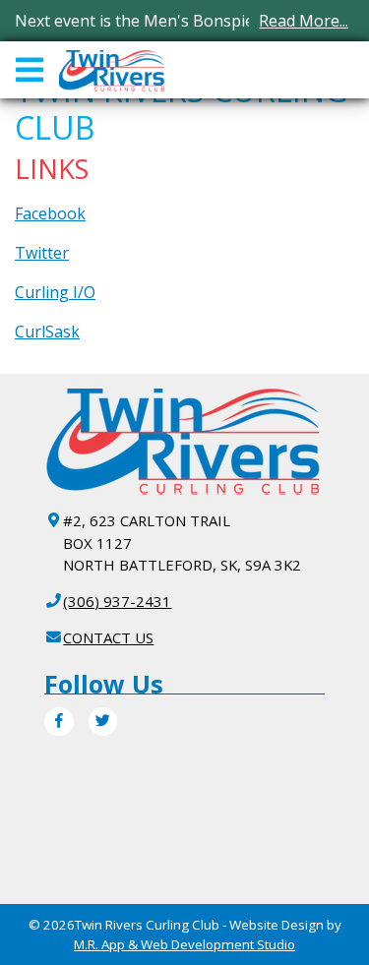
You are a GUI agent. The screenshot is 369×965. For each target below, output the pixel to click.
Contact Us (108, 637)
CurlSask (47, 331)
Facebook (50, 213)
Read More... (303, 20)
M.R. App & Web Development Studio (184, 944)
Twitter (42, 253)
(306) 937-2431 (117, 601)
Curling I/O (55, 292)
